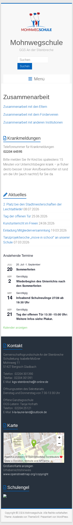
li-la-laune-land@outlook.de (29, 412)
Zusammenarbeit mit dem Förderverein (30, 114)
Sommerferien (25, 269)
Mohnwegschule (36, 42)
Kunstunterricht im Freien (20, 223)
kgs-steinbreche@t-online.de (30, 382)
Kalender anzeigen (15, 327)
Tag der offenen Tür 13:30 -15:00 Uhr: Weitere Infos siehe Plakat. (42, 316)
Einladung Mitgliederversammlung (26, 230)
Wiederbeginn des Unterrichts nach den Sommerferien (40, 283)
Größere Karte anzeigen (18, 466)
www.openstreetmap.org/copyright (25, 474)
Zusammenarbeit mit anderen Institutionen (33, 122)
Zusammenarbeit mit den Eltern (25, 107)
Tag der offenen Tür (17, 216)
